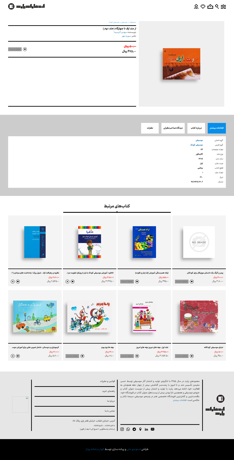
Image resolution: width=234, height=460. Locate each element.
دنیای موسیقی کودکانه (213, 347)
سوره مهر (126, 36)
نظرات (150, 128)
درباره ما (111, 401)
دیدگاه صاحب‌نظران (173, 128)
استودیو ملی (134, 449)
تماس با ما (110, 411)
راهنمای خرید (108, 391)
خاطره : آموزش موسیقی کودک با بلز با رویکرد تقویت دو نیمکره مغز (86, 273)
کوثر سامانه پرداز (95, 449)
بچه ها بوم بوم (107, 347)
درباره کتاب (196, 128)
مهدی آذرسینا (120, 32)
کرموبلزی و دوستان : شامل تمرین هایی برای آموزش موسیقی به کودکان (29, 347)
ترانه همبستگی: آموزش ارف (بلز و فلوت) (151, 273)
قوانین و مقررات (107, 381)
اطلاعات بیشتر (217, 128)
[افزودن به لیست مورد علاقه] (192, 281)
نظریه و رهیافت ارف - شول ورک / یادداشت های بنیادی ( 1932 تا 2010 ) (31, 273)
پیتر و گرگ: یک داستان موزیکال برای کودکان (205, 273)
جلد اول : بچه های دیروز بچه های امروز (152, 347)
